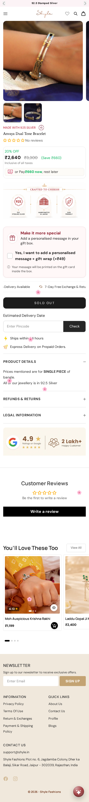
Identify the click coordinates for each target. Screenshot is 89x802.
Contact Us (56, 711)
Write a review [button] (44, 511)
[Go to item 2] (32, 112)
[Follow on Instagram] (15, 779)
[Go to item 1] (12, 112)
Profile (53, 718)
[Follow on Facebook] (5, 779)
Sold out (44, 303)
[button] (13, 140)
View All (76, 548)
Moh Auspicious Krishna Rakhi (27, 619)
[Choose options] (53, 607)
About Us (55, 704)
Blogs (52, 726)
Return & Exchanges (17, 718)
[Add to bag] (54, 625)
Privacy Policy (13, 704)
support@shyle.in (16, 752)
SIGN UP (73, 681)
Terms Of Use (13, 711)
